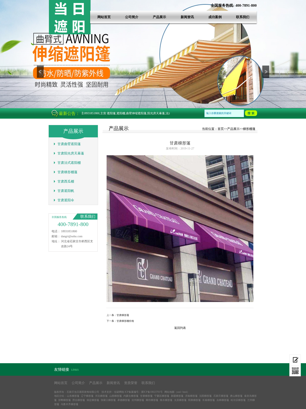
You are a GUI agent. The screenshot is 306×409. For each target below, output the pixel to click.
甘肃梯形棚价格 (125, 320)
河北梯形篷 (101, 395)
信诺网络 (119, 391)
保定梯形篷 (93, 400)
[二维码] (295, 370)
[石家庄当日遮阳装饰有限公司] (70, 33)
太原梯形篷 (180, 400)
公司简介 (131, 17)
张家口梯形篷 (108, 400)
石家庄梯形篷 (220, 395)
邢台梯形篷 (78, 400)
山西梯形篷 (115, 395)
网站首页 (104, 17)
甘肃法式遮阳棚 (69, 162)
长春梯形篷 (208, 400)
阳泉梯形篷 (194, 400)
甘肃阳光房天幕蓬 (70, 153)
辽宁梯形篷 (87, 395)
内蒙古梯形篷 (130, 395)
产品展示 (159, 17)
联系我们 (242, 17)
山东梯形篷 (73, 395)
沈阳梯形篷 (205, 395)
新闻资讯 (187, 17)
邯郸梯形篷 (64, 400)
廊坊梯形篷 (152, 400)
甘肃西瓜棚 (65, 181)
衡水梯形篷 (166, 400)
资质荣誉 (130, 383)
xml (179, 391)
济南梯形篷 (191, 395)
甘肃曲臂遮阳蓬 (69, 144)
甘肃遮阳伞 (65, 200)
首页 (221, 129)
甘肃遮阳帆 (65, 191)
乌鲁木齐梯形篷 (69, 404)
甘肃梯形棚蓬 (67, 172)
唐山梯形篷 (236, 395)
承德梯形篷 (123, 400)
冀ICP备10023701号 (152, 391)
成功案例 (215, 17)
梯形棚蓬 (249, 129)
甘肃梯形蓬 (123, 315)
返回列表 (180, 327)
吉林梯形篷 (222, 400)
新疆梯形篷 (177, 395)
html (185, 391)
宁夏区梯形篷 (161, 395)
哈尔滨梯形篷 (238, 400)
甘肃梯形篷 (146, 395)
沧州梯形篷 (138, 400)
